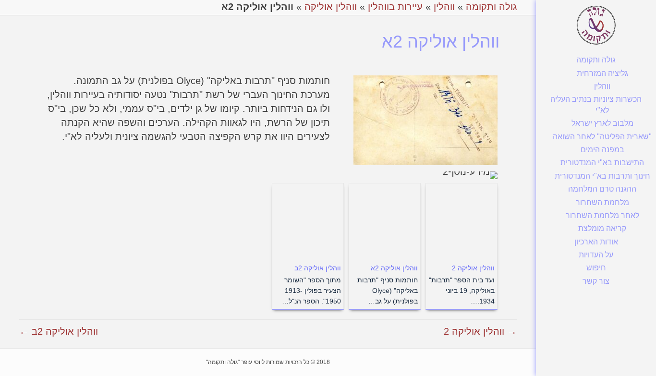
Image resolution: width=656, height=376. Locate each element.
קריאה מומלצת (602, 228)
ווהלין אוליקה (330, 6)
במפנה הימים (602, 150)
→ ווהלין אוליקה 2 (480, 331)
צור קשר (596, 281)
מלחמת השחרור (602, 202)
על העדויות (596, 255)
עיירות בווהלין (395, 6)
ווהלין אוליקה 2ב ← (58, 331)
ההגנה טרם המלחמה (602, 189)
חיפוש (596, 268)
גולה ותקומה (596, 60)
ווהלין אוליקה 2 (473, 268)
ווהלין (602, 86)
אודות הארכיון (596, 242)
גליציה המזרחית (602, 73)
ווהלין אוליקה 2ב (317, 268)
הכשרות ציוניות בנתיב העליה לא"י (596, 104)
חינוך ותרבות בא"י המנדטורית (602, 176)
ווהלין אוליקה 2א (394, 268)
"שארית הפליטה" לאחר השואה (602, 137)
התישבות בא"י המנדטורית (602, 162)
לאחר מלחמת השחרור (602, 215)
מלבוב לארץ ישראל (602, 123)
